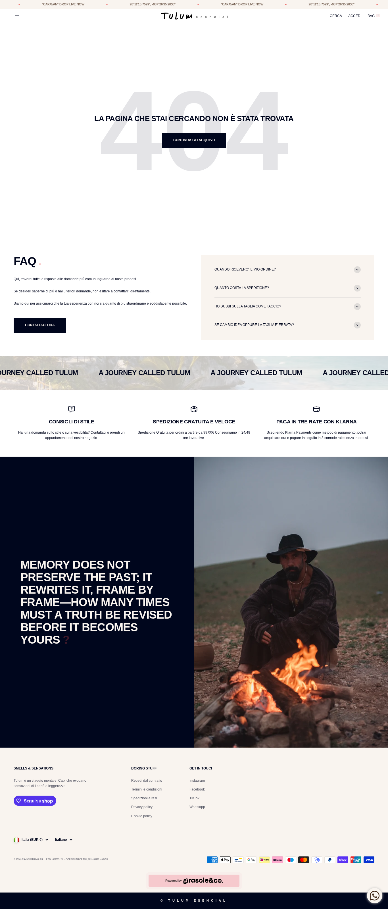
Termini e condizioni (146, 789)
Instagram (197, 781)
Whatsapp (197, 807)
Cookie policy (141, 816)
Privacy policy (142, 807)
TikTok (194, 798)
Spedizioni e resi (144, 798)
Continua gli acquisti (194, 140)
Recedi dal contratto (146, 781)
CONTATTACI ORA (40, 325)
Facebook (197, 789)
